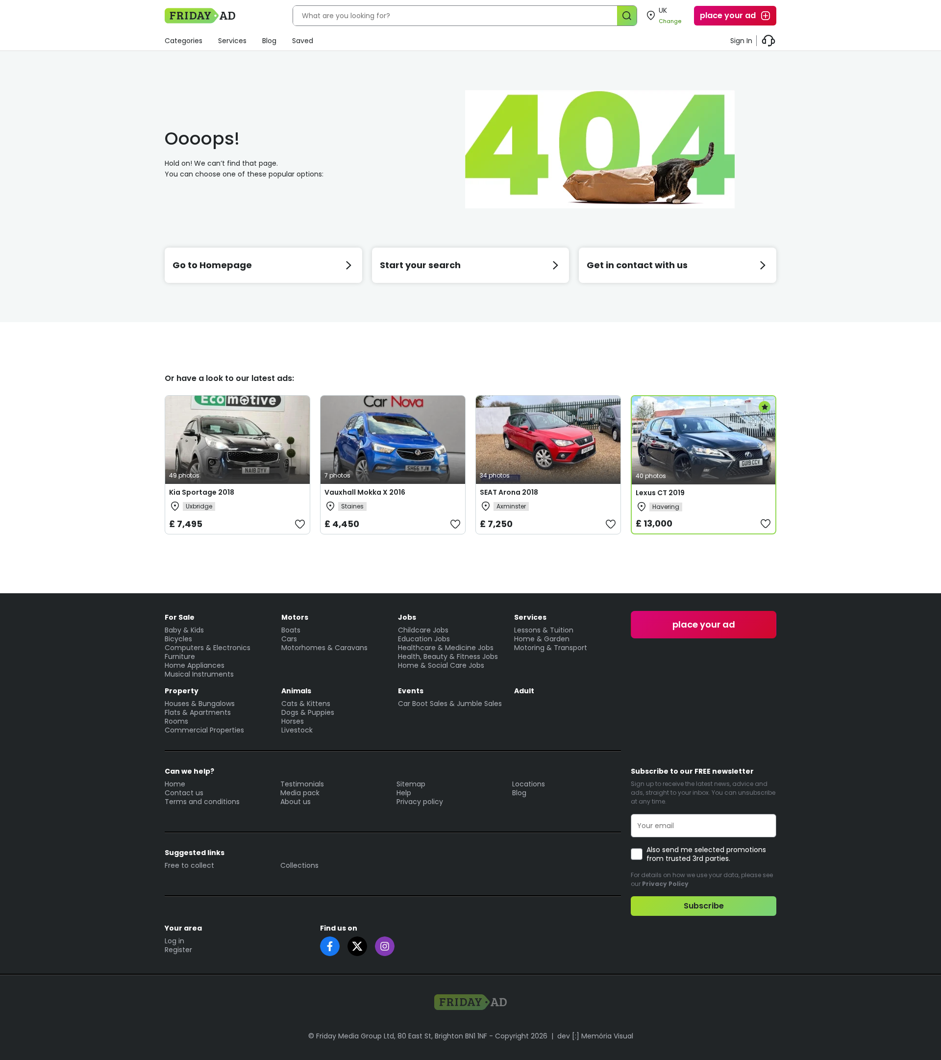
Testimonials (302, 784)
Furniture (180, 656)
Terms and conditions (202, 802)
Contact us (184, 793)
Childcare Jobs (423, 630)
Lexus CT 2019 (660, 493)
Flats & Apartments (198, 712)
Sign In (741, 41)
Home (175, 784)
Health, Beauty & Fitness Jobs (448, 656)
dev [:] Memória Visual (595, 1036)
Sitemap (410, 784)
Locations (528, 784)
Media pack (300, 793)
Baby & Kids (184, 630)
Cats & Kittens (305, 703)
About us (295, 802)
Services (232, 41)
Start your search (420, 265)
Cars (289, 638)
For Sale (180, 617)
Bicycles (178, 638)
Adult (524, 690)
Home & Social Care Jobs (441, 665)
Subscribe (704, 905)
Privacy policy (419, 802)
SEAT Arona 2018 (509, 492)
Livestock (297, 730)
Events (410, 690)
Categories (183, 41)
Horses (292, 721)
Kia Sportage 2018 (201, 492)
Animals (296, 690)
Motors (294, 617)
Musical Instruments (199, 674)
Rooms (176, 721)
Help (403, 793)
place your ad (728, 15)
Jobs (407, 617)
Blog (269, 41)
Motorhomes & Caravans (324, 647)
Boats (290, 630)
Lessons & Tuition (543, 630)
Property (181, 690)
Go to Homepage (212, 265)
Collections (299, 865)
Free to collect (189, 865)
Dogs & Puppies (307, 712)
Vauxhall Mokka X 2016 (364, 492)
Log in (174, 941)
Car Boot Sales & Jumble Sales (450, 703)
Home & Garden (542, 638)
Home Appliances (194, 665)
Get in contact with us (637, 265)
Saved (302, 41)
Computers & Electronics (207, 647)
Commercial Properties (204, 730)
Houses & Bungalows (200, 703)
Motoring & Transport (550, 647)
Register (178, 950)
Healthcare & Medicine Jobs (446, 647)
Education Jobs (424, 638)
